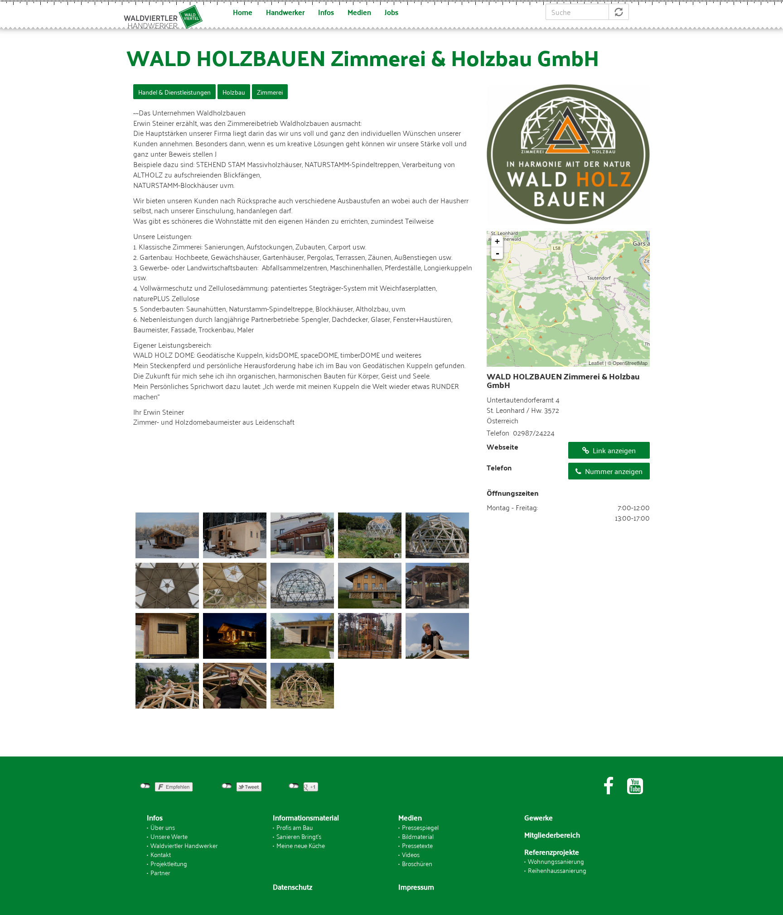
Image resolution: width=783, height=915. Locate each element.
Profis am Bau (294, 827)
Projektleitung (168, 863)
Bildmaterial (418, 836)
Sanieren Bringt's (298, 836)
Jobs (391, 11)
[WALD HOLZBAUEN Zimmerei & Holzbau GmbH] (167, 535)
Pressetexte (417, 845)
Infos (326, 11)
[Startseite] (167, 15)
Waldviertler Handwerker (184, 845)
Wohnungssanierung (556, 861)
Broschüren (417, 863)
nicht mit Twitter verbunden (227, 786)
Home (242, 11)
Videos (411, 854)
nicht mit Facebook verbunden (145, 786)
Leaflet (596, 362)
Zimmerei (270, 91)
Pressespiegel (420, 827)
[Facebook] (608, 786)
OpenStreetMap (630, 362)
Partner (160, 872)
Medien (359, 11)
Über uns (162, 827)
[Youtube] (635, 786)
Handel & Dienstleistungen (174, 91)
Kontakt (160, 854)
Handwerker (285, 11)
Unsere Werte (169, 836)
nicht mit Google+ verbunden (294, 786)
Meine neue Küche (300, 845)
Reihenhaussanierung (557, 870)
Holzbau (233, 91)
